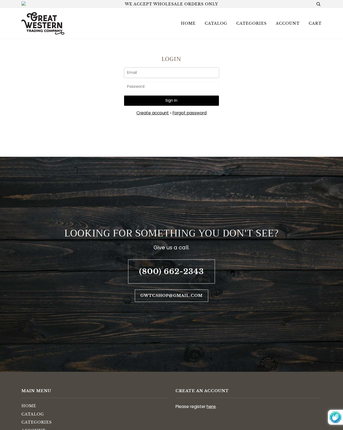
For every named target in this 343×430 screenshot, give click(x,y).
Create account (152, 113)
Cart (315, 23)
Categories (251, 23)
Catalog (216, 23)
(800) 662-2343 (171, 271)
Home (188, 23)
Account (288, 23)
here (211, 406)
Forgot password (190, 113)
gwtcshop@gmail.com (171, 295)
